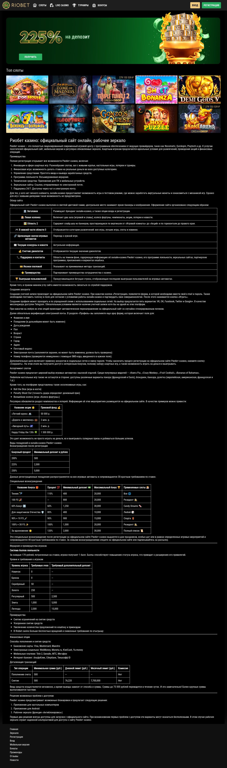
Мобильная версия (19, 744)
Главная (14, 729)
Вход (12, 740)
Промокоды (16, 752)
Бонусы (14, 748)
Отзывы (14, 756)
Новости (14, 760)
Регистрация (16, 736)
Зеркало (14, 733)
